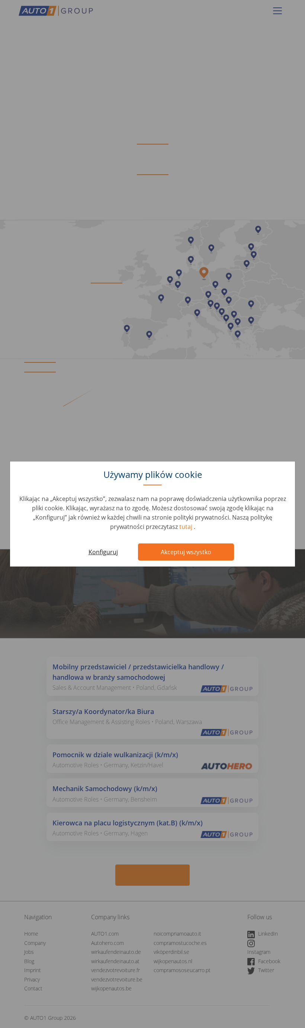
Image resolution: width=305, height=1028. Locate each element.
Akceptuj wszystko (186, 552)
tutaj (186, 527)
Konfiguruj (103, 552)
